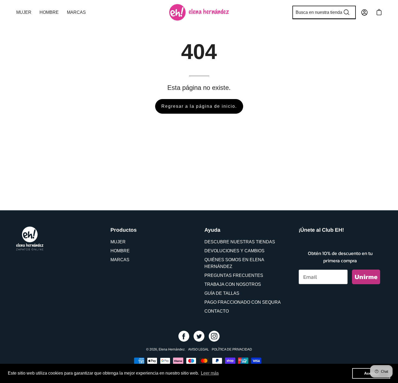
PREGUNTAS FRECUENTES (233, 275)
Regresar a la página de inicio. (199, 106)
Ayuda (212, 230)
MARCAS (119, 259)
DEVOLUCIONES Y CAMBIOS (234, 250)
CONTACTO (216, 311)
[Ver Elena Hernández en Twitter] (199, 336)
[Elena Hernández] (199, 12)
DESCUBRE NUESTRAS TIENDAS (239, 242)
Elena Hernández (172, 349)
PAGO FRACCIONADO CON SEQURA (242, 302)
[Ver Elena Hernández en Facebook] (183, 336)
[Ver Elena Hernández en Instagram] (214, 336)
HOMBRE (120, 250)
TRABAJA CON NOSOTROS (232, 284)
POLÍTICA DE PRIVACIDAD (232, 349)
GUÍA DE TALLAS (221, 293)
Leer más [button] (210, 373)
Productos (123, 230)
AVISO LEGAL (198, 349)
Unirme (366, 276)
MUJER (118, 242)
